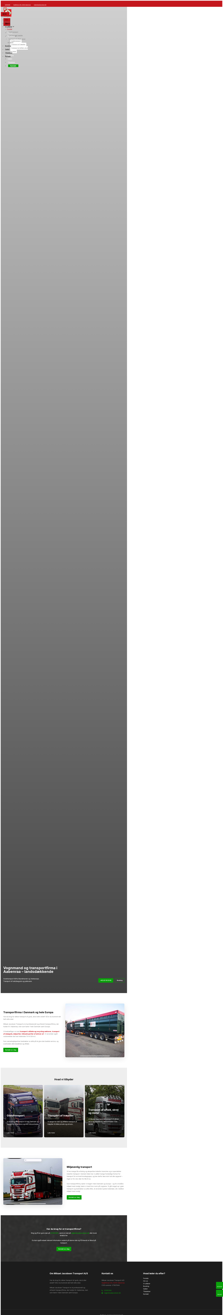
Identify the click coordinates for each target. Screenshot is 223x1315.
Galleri (7, 49)
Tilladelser (11, 62)
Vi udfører (8, 27)
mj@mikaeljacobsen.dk (40, 4)
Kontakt (13, 66)
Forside (6, 20)
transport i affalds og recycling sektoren (35, 1031)
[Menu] (5, 14)
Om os (7, 23)
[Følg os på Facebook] (4, 3)
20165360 (7, 4)
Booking (8, 46)
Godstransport (13, 32)
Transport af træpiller (16, 35)
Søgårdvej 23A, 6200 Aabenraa (22, 4)
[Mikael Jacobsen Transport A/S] (5, 11)
